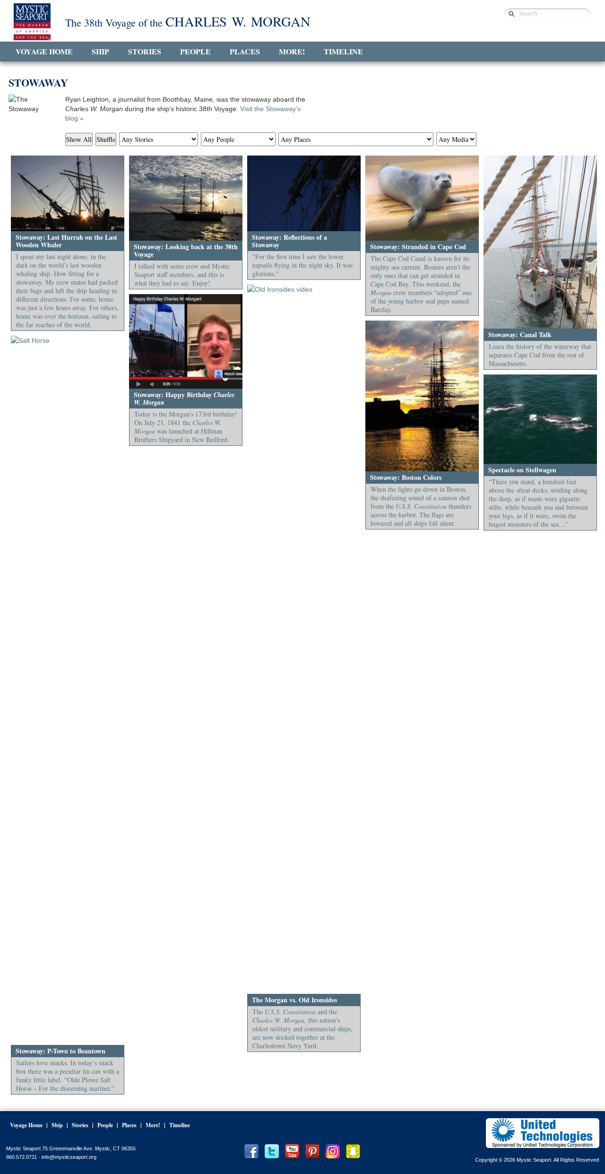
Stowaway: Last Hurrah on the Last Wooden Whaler (66, 241)
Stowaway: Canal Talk (520, 334)
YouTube (292, 1151)
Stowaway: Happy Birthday (184, 398)
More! (292, 51)
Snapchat (353, 1151)
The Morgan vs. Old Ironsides (294, 1000)
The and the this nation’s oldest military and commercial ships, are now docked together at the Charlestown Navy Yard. (302, 1028)
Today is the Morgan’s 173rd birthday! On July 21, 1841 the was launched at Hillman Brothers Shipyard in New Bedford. (185, 426)
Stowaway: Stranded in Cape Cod (418, 247)
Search (528, 13)
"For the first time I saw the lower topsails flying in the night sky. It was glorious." (302, 265)
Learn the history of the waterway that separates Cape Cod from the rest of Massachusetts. (540, 355)
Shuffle (105, 139)
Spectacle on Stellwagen (522, 470)
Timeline (343, 51)
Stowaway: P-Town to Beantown (60, 1051)
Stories (144, 51)
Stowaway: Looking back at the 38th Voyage (186, 250)
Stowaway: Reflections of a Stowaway (289, 241)
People (195, 51)
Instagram (333, 1151)
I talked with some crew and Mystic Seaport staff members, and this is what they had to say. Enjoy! (182, 274)
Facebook (251, 1151)
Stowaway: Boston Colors (405, 477)
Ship (100, 51)
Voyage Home (44, 51)
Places (245, 51)
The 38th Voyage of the (188, 22)
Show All (79, 139)
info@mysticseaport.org (69, 1157)
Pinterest (312, 1151)
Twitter (272, 1151)
